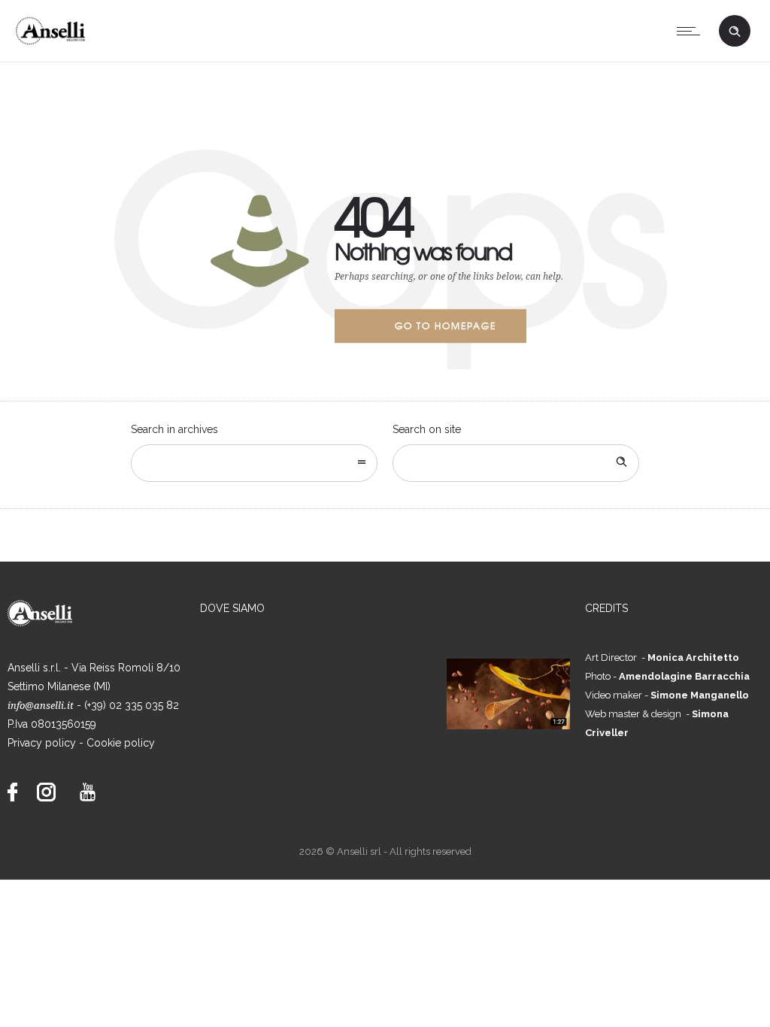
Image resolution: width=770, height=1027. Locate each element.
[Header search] (734, 30)
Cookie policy (120, 743)
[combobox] (254, 463)
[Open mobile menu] (692, 31)
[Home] (55, 43)
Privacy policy (42, 743)
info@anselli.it (41, 705)
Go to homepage (445, 325)
